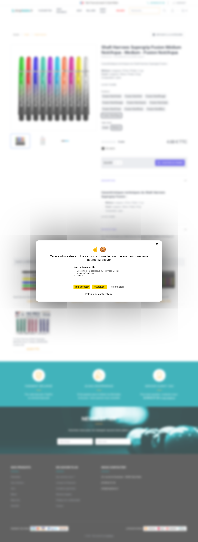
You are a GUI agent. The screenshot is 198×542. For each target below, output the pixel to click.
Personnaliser (117, 287)
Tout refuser (99, 287)
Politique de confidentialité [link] (99, 294)
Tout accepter (82, 287)
